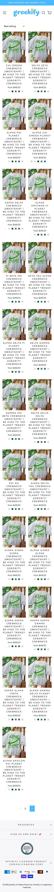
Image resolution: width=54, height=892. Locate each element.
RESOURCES (26, 825)
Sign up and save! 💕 (26, 834)
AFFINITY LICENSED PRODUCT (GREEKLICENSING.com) (26, 862)
